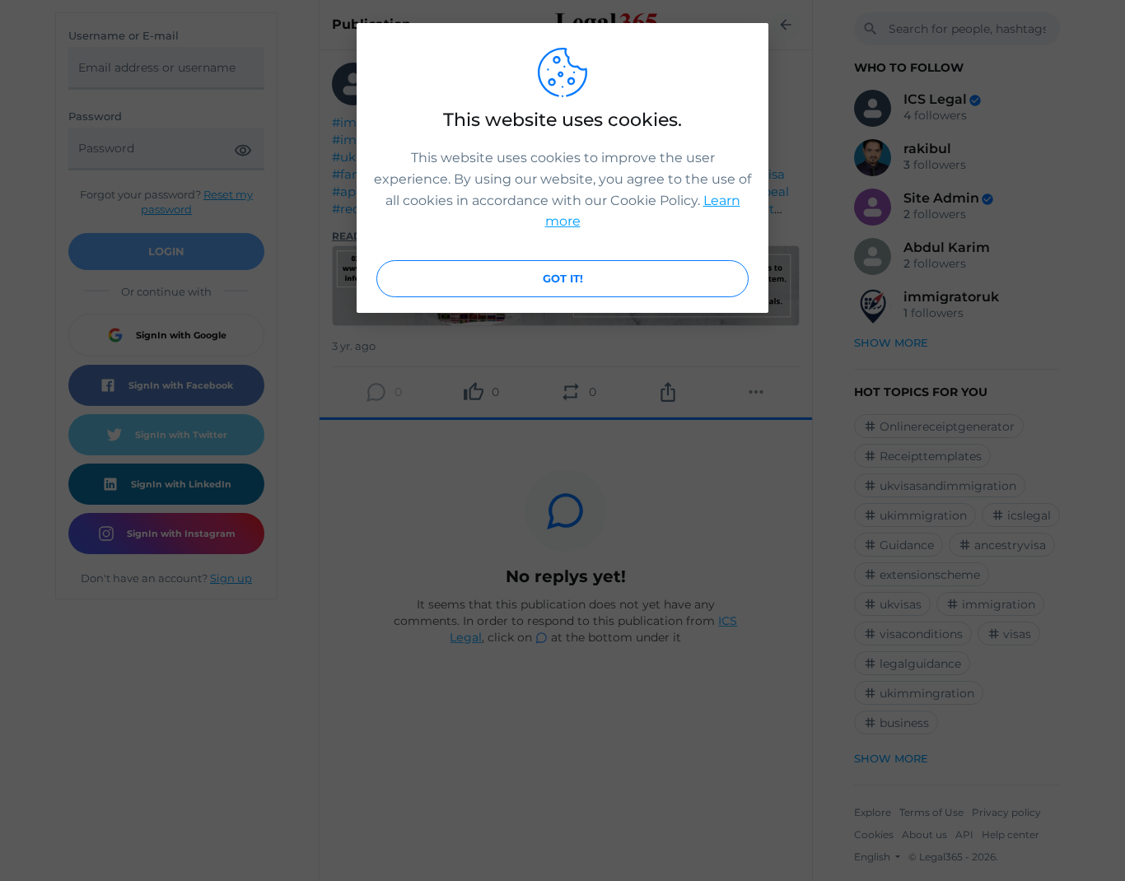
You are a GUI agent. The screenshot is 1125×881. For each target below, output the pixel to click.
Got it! (563, 278)
